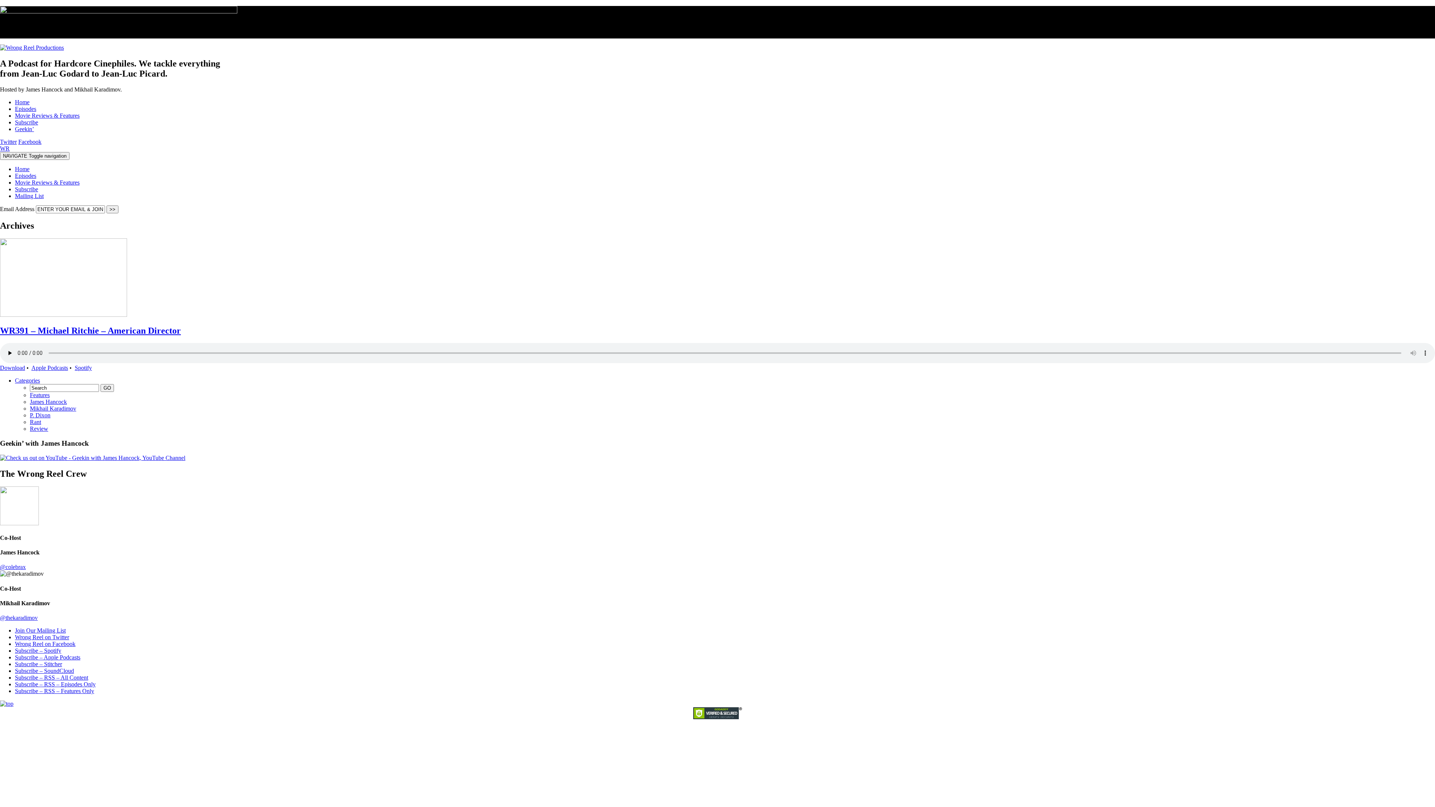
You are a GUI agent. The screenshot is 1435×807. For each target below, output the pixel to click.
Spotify (83, 368)
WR (5, 148)
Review (39, 429)
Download (12, 368)
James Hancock (48, 402)
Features (40, 395)
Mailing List (29, 196)
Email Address (18, 209)
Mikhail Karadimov (53, 408)
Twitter (8, 142)
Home (22, 169)
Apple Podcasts (49, 368)
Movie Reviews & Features (47, 182)
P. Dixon (40, 415)
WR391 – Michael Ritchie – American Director (90, 331)
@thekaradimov (19, 618)
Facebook (29, 142)
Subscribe (26, 189)
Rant (35, 422)
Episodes (25, 176)
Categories (27, 380)
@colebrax (13, 567)
